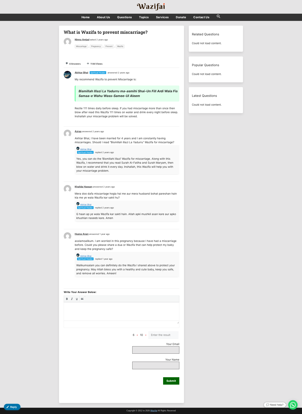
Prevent (109, 46)
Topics (144, 17)
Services (162, 17)
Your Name (172, 359)
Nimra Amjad (82, 39)
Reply (13, 406)
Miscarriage (81, 46)
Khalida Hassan (83, 186)
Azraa (78, 131)
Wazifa (120, 46)
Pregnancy (96, 46)
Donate (181, 17)
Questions (124, 17)
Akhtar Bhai (81, 72)
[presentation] (67, 299)
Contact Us (201, 17)
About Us (103, 17)
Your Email (172, 344)
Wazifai (153, 410)
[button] (218, 17)
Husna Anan (82, 233)
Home (85, 17)
